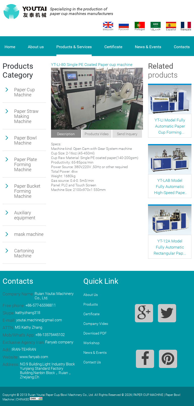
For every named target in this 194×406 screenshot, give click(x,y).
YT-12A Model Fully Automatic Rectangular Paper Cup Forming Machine (170, 247)
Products (90, 304)
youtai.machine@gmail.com (39, 320)
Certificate (113, 46)
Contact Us (92, 362)
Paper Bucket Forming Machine (27, 191)
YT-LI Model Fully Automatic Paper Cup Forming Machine (170, 126)
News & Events (148, 46)
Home (10, 46)
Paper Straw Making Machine (26, 116)
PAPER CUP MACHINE (148, 395)
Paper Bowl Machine (25, 140)
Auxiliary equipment (24, 215)
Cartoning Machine (24, 253)
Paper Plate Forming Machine (25, 164)
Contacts (182, 46)
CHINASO (22, 399)
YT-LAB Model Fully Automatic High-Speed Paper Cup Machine (170, 187)
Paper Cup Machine (24, 92)
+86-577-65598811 (41, 305)
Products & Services (74, 46)
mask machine (28, 234)
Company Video (95, 324)
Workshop (91, 343)
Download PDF (95, 333)
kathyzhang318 (27, 312)
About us (36, 46)
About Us (90, 295)
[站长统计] (36, 399)
